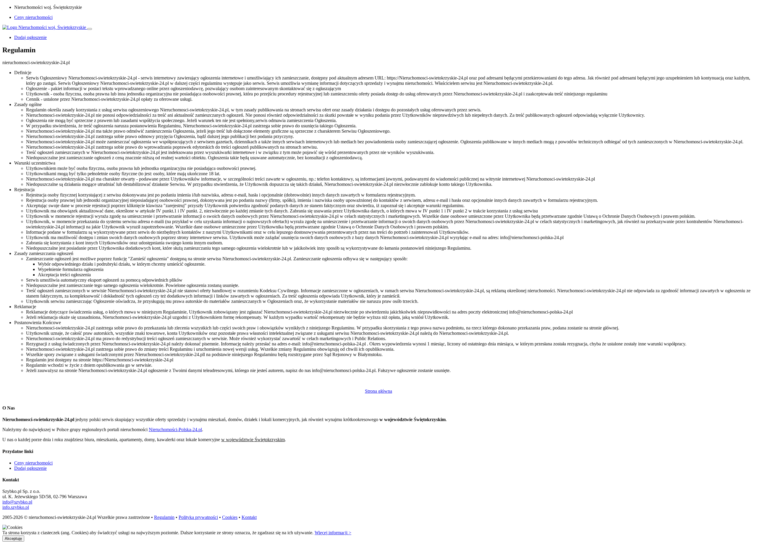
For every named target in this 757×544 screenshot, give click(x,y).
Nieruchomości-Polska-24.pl (175, 429)
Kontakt (249, 517)
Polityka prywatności (198, 517)
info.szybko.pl (15, 507)
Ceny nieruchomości (33, 17)
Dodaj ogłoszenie (30, 468)
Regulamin (164, 517)
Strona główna (378, 391)
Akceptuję (13, 538)
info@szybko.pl (17, 501)
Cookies (229, 517)
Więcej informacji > (333, 532)
